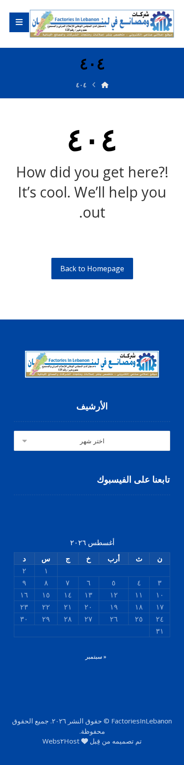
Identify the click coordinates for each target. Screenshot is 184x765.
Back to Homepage (92, 268)
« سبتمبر (95, 656)
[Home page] (105, 84)
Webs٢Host (60, 740)
